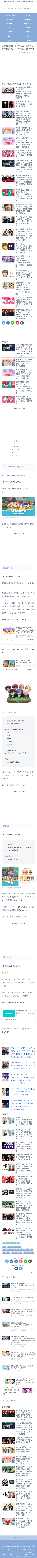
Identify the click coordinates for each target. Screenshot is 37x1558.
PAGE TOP (19, 1538)
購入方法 (15, 455)
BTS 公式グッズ (28, 1252)
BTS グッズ (6, 1252)
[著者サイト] (16, 1268)
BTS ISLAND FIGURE (14, 1246)
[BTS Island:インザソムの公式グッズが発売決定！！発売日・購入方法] (16, 1261)
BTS (4, 1243)
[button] (33, 719)
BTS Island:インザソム (19, 446)
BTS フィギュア (17, 1252)
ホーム (10, 1549)
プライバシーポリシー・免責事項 (27, 1551)
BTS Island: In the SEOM (10, 1249)
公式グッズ (15, 449)
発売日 (14, 452)
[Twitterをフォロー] (21, 1268)
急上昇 (18, 1243)
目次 (15, 441)
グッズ (11, 1243)
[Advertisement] (18, 67)
